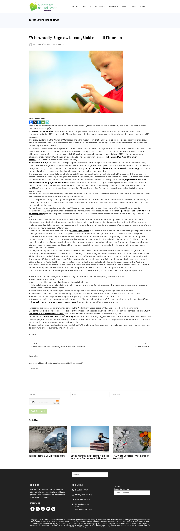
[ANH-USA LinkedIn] (48, 509)
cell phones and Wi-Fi (113, 157)
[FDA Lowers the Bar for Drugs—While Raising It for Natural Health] (132, 439)
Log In (142, 6)
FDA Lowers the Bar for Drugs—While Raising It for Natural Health (131, 457)
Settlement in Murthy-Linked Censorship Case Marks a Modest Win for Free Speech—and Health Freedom (90, 457)
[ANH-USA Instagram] (43, 509)
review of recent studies (42, 131)
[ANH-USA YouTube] (53, 509)
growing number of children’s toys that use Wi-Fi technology (111, 168)
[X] (35, 122)
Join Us (133, 6)
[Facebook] (31, 122)
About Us (86, 6)
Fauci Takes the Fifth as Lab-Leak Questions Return (47, 455)
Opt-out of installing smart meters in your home (53, 302)
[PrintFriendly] (47, 122)
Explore (74, 6)
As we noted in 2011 (37, 162)
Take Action (99, 6)
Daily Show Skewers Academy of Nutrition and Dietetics (58, 345)
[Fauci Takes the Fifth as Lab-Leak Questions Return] (48, 439)
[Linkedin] (39, 122)
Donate (124, 6)
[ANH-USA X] (38, 509)
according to (79, 231)
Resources (113, 6)
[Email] (43, 122)
